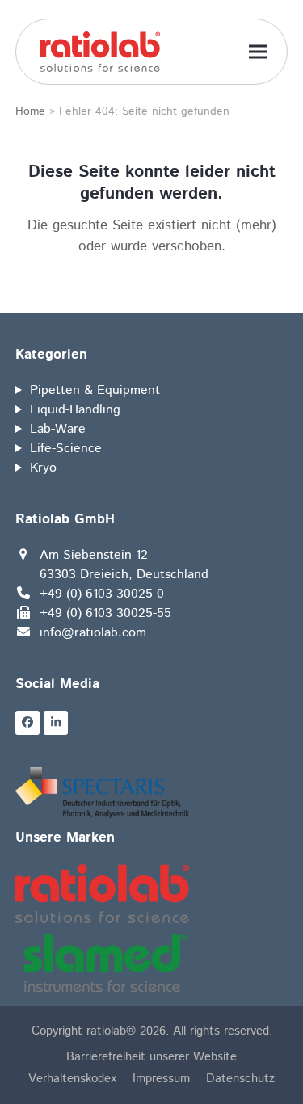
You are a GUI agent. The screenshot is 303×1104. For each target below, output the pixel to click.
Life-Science (66, 448)
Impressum (161, 1078)
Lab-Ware (58, 429)
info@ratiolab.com (93, 632)
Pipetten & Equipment (95, 390)
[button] (258, 52)
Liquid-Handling (75, 410)
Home (30, 111)
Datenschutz (240, 1078)
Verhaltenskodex (72, 1078)
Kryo (43, 468)
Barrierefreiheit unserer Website (151, 1056)
